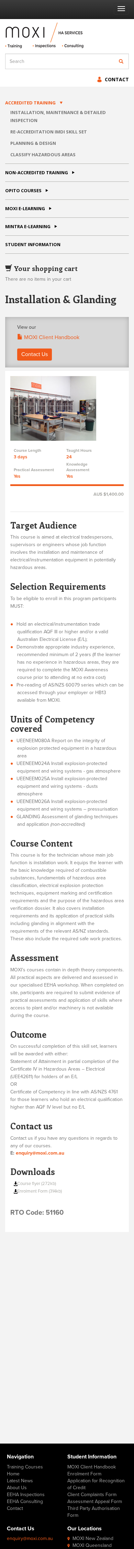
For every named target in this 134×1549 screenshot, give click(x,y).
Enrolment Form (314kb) (39, 1191)
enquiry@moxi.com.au (40, 1153)
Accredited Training (30, 103)
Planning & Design (33, 143)
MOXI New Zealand (92, 1538)
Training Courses (25, 1467)
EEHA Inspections (26, 1494)
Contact (117, 79)
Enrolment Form (84, 1474)
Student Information (32, 244)
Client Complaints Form (91, 1494)
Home (13, 1474)
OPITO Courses (23, 190)
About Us (17, 1488)
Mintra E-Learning (28, 226)
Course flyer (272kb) (36, 1183)
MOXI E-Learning (25, 208)
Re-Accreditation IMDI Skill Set (48, 132)
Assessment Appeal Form (94, 1501)
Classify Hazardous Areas (43, 154)
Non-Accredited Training (36, 172)
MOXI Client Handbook (51, 337)
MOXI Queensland (92, 1545)
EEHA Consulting (25, 1501)
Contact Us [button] (34, 354)
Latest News (20, 1481)
